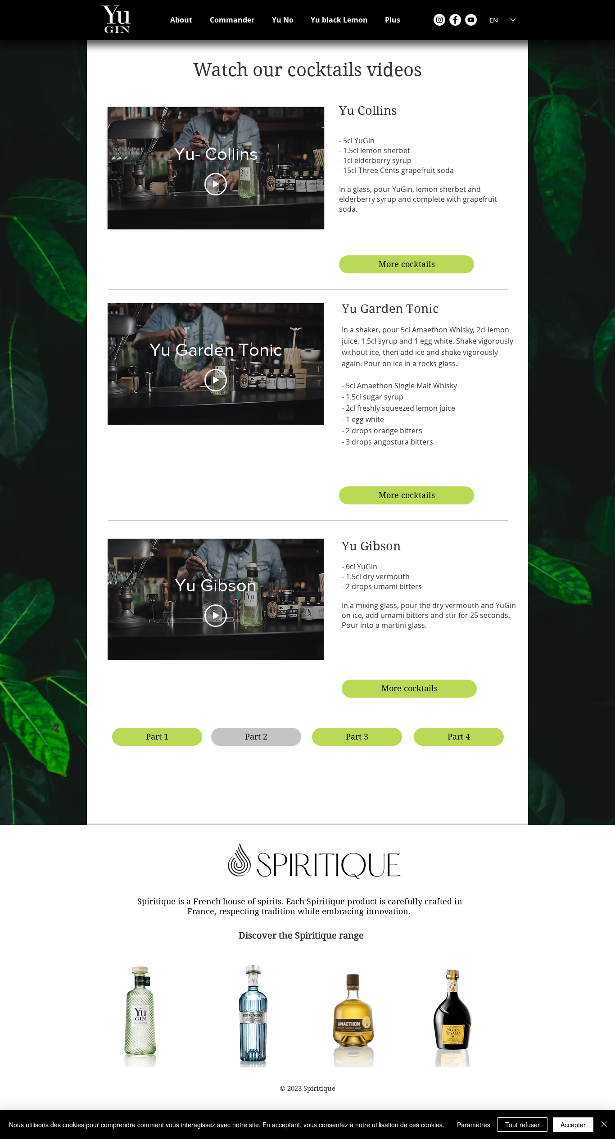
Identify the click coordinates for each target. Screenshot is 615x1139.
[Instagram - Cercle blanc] (439, 20)
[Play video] (215, 184)
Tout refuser (522, 1124)
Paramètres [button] (473, 1124)
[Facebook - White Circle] (455, 20)
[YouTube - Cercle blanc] (471, 20)
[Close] (604, 1124)
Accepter (573, 1124)
